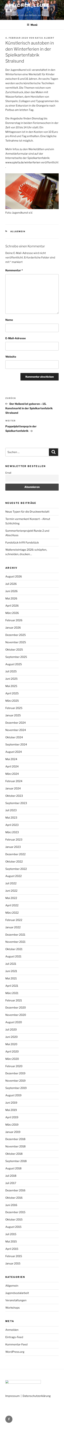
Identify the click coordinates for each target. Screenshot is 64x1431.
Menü (34, 24)
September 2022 (16, 869)
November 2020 (15, 1015)
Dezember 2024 (15, 722)
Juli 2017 (10, 1183)
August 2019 (13, 1095)
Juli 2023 (11, 810)
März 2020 (12, 1059)
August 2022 (13, 876)
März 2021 (11, 993)
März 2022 (12, 912)
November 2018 (15, 1146)
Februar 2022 (13, 920)
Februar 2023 (13, 839)
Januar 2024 (13, 788)
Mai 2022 (11, 898)
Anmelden (11, 1329)
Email (8, 472)
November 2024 (15, 730)
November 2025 (15, 642)
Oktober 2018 (14, 1153)
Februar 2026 (13, 620)
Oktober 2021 (13, 949)
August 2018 (13, 1168)
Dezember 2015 (15, 1212)
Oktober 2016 (14, 1197)
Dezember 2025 (15, 635)
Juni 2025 (11, 678)
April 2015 (11, 1248)
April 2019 (11, 1117)
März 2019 (11, 1124)
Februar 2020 (13, 1066)
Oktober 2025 (14, 649)
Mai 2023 (11, 817)
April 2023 (12, 825)
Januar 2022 (13, 927)
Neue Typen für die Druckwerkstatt (27, 511)
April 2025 (12, 693)
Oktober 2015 (14, 1219)
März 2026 (12, 613)
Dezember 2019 (15, 1073)
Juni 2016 (11, 1205)
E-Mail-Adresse (15, 338)
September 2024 (16, 744)
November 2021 (15, 941)
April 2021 (11, 985)
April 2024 (12, 766)
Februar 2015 (13, 1256)
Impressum (12, 1396)
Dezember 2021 (15, 934)
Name (9, 320)
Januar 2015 (12, 1263)
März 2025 (12, 700)
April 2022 (11, 905)
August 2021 (13, 956)
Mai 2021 (11, 978)
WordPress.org (14, 1351)
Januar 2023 (13, 847)
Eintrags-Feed (14, 1337)
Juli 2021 (10, 963)
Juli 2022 (11, 883)
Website (10, 356)
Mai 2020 (11, 1044)
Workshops (12, 1307)
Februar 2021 (13, 1000)
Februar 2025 (13, 708)
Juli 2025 (11, 671)
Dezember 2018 (15, 1139)
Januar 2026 (13, 627)
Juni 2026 (11, 591)
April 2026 (12, 605)
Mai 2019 (11, 1110)
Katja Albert (44, 38)
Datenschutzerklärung (37, 1396)
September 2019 (16, 1088)
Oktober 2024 (14, 737)
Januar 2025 (13, 715)
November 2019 (15, 1080)
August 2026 (13, 576)
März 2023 (12, 832)
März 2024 (12, 773)
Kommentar (14, 270)
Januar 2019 (12, 1132)
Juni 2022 (11, 890)
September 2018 (16, 1161)
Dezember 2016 (15, 1190)
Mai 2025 (11, 686)
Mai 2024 (11, 759)
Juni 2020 (11, 1037)
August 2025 (13, 664)
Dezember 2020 (15, 1007)
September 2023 (16, 803)
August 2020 (13, 1022)
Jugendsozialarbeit (17, 1293)
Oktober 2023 (14, 795)
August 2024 (13, 751)
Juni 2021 (11, 971)
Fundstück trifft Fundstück (22, 542)
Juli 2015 (10, 1234)
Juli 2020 (11, 1029)
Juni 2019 (11, 1102)
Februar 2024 (13, 781)
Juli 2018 (10, 1175)
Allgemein (17, 231)
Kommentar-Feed (16, 1344)
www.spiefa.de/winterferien (23, 162)
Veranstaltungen (15, 1300)
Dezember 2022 (15, 854)
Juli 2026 (11, 583)
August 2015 (13, 1227)
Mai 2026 (11, 598)
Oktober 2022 (14, 861)
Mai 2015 (11, 1241)
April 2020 (12, 1051)
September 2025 (16, 657)
